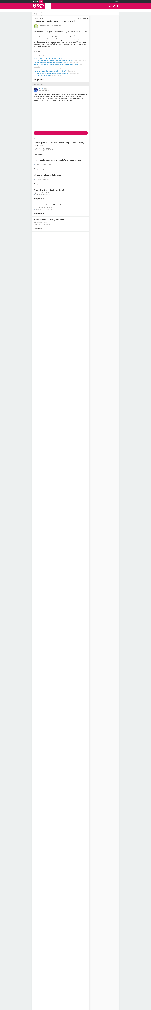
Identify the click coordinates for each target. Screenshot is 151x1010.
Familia (60, 6)
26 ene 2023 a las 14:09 (44, 90)
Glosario (92, 6)
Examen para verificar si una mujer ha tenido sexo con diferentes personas (56, 65)
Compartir (38, 51)
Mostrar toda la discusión (60, 133)
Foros (48, 6)
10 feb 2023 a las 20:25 (51, 27)
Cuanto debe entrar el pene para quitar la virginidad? (50, 71)
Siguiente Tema (82, 18)
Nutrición (67, 6)
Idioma (116, 1)
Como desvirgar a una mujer (42, 69)
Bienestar (75, 6)
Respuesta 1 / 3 (38, 84)
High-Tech (35, 1)
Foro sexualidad (58, 69)
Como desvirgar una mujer (42, 75)
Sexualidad (84, 6)
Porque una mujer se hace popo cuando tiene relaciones (51, 73)
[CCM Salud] (38, 6)
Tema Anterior (39, 18)
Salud (40, 1)
